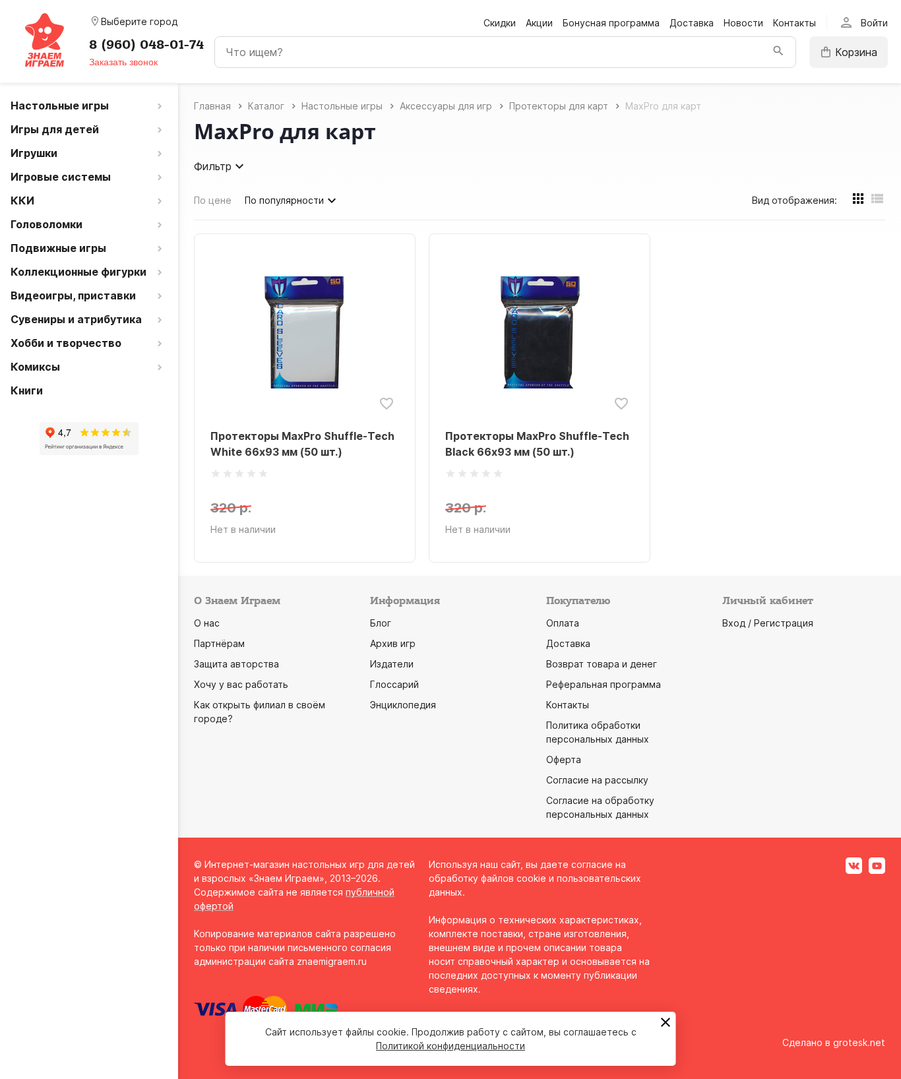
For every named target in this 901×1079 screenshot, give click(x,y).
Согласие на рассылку (597, 780)
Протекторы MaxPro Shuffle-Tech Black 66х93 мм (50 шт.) (537, 443)
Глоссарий (394, 684)
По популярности (284, 200)
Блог (380, 623)
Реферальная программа (603, 684)
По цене (213, 200)
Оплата (562, 623)
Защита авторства (236, 663)
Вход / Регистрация (767, 623)
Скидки (499, 22)
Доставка (691, 22)
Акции (539, 22)
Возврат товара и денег (601, 663)
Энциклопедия (403, 704)
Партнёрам (219, 643)
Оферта (563, 759)
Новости (743, 22)
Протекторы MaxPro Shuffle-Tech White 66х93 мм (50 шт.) (302, 443)
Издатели (392, 663)
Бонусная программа (611, 22)
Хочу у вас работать (241, 684)
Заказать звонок (123, 62)
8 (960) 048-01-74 (146, 44)
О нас (207, 623)
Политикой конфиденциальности (450, 1045)
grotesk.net (859, 1042)
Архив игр (393, 643)
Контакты (794, 22)
